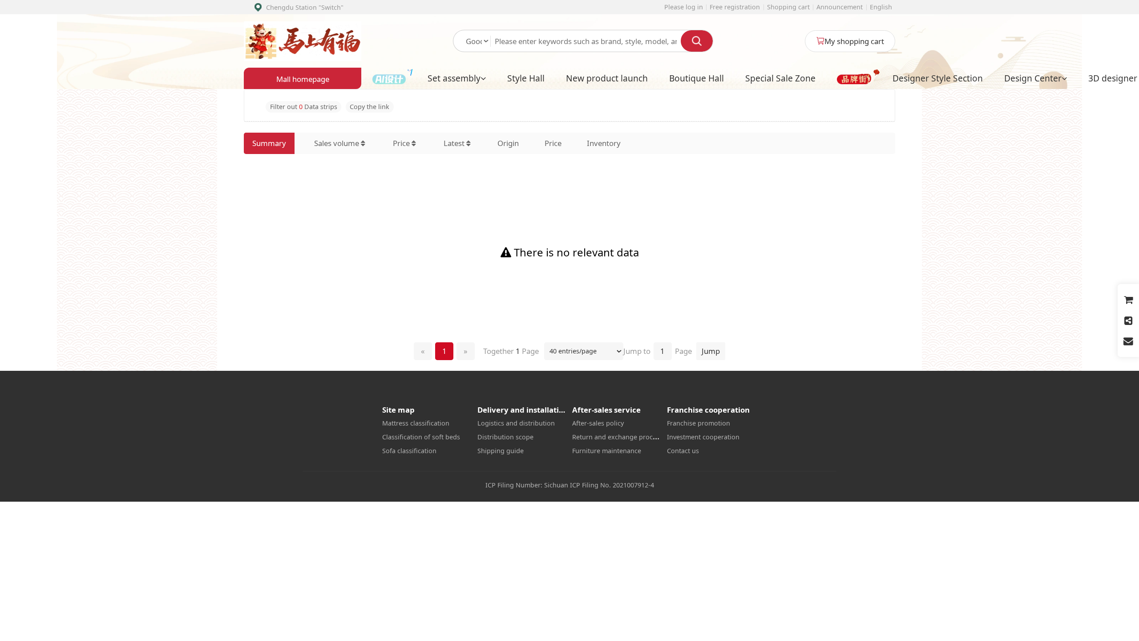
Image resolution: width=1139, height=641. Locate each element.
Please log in (683, 7)
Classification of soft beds (421, 437)
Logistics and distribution (516, 423)
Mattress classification (415, 423)
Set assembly (454, 78)
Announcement (839, 7)
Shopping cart (788, 7)
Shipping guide (500, 450)
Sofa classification (409, 450)
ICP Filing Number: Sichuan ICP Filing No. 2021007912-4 (569, 485)
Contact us (683, 450)
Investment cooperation (703, 437)
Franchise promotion (698, 423)
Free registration (735, 7)
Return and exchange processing (622, 437)
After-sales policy (598, 423)
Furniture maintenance (606, 450)
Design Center (1033, 78)
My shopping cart (854, 41)
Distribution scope (505, 437)
